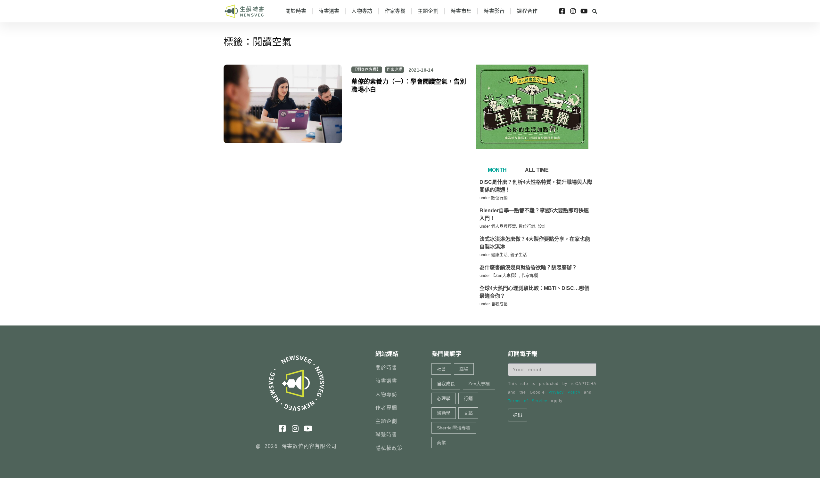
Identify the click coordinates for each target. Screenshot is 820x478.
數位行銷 (499, 197)
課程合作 (527, 11)
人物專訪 (361, 11)
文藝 (468, 413)
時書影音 (494, 11)
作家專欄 (395, 11)
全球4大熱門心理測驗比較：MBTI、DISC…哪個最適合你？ (534, 292)
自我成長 (499, 304)
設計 (542, 226)
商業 (441, 442)
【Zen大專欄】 (505, 275)
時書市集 (461, 11)
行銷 (468, 398)
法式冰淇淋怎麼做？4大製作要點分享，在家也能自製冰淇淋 (535, 242)
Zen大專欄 (479, 383)
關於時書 (295, 11)
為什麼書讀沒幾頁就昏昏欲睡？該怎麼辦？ (528, 267)
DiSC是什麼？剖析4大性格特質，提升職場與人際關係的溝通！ (536, 185)
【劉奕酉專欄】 (367, 69)
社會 (441, 369)
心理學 (443, 398)
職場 (463, 369)
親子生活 (518, 254)
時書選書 (328, 11)
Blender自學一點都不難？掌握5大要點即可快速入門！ (534, 214)
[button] (594, 11)
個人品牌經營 (503, 226)
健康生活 (499, 254)
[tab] (496, 170)
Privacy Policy (564, 392)
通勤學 (443, 413)
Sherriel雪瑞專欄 (454, 427)
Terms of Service (527, 401)
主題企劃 (428, 11)
